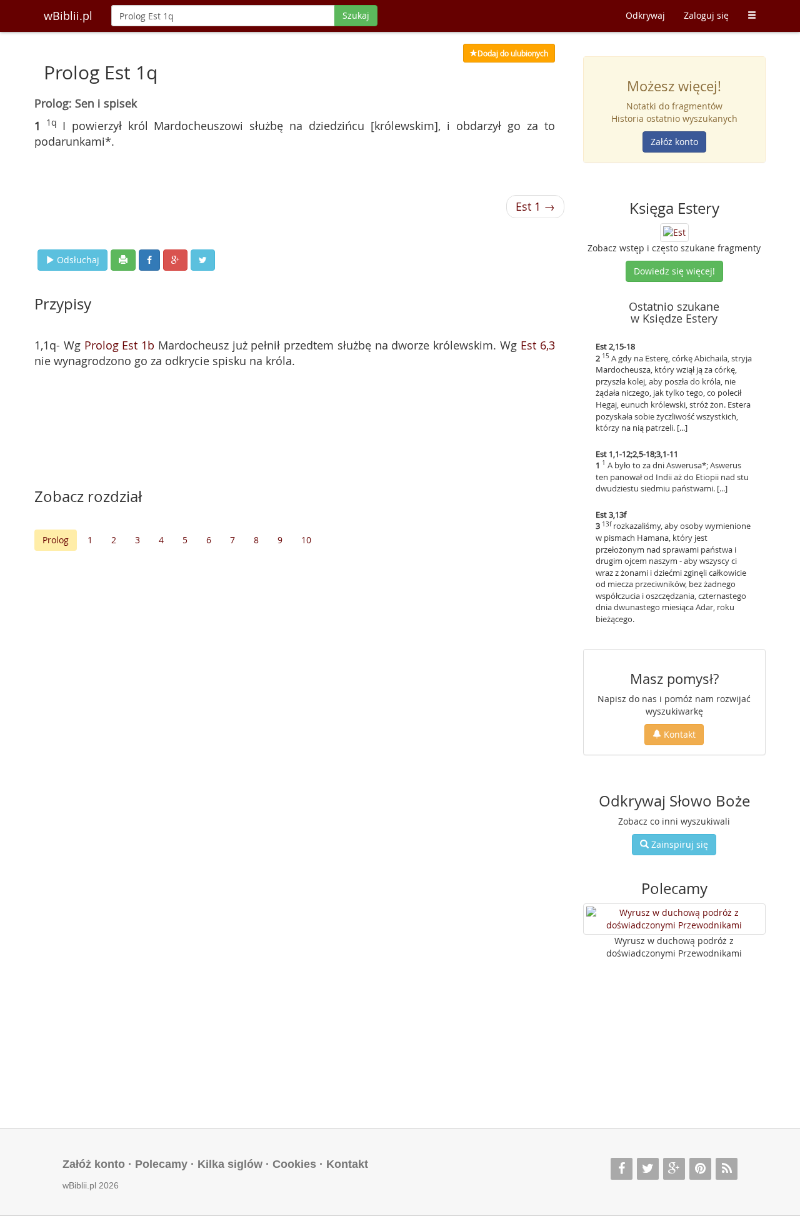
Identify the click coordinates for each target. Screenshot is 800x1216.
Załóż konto (674, 142)
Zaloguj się (706, 15)
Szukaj (355, 15)
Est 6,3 (538, 345)
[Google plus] (674, 1169)
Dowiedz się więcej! (674, 271)
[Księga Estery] (674, 231)
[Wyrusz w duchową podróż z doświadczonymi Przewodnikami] (674, 919)
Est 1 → (535, 206)
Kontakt (678, 734)
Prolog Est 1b (119, 345)
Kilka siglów (230, 1164)
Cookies (294, 1164)
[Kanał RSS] (727, 1169)
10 (306, 540)
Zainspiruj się (678, 844)
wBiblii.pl (68, 15)
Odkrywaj (645, 15)
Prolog (55, 540)
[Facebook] (621, 1169)
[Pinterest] (700, 1169)
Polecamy (161, 1164)
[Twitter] (648, 1169)
